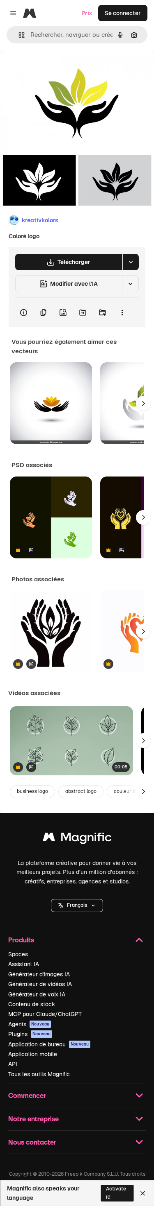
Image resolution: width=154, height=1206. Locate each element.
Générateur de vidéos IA (40, 984)
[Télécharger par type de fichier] (130, 262)
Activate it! (116, 1193)
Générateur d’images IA (39, 974)
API (12, 1064)
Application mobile (32, 1054)
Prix (86, 13)
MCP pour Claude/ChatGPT (45, 1014)
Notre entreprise (33, 1118)
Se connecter (123, 13)
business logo (32, 791)
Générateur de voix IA (36, 994)
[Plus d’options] (122, 312)
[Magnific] (77, 839)
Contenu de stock (31, 1004)
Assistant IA (23, 964)
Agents (28, 1024)
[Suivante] (143, 403)
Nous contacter (32, 1142)
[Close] (142, 1193)
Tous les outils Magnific (39, 1074)
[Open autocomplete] (18, 35)
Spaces (18, 954)
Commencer (27, 1095)
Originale (54, 70)
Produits (21, 939)
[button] (77, 905)
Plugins (29, 1034)
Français (77, 905)
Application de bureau (48, 1044)
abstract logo (81, 791)
